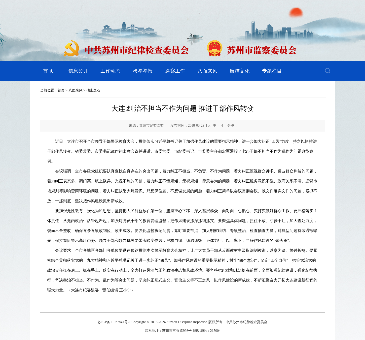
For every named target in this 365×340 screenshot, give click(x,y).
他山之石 (93, 90)
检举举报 (143, 71)
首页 (61, 90)
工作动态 (110, 71)
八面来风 (207, 71)
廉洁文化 (240, 71)
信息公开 (78, 71)
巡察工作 (175, 71)
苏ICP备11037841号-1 (114, 322)
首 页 (48, 71)
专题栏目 (272, 71)
